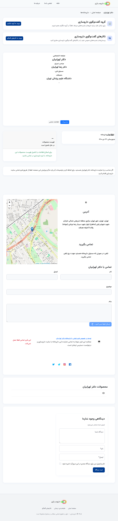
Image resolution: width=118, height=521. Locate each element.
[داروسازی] (102, 4)
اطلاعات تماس (54, 122)
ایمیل (56, 271)
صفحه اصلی (96, 12)
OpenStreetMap (45, 263)
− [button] (9, 205)
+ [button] (9, 202)
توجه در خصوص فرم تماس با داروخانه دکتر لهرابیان (73, 338)
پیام (110, 301)
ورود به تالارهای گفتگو (14, 38)
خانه (58, 3)
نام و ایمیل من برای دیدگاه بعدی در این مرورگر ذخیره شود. (83, 463)
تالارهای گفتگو (46, 508)
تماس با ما (48, 3)
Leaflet (37, 263)
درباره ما (37, 3)
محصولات (64, 122)
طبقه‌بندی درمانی (59, 508)
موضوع (108, 286)
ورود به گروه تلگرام (13, 23)
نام (110, 271)
